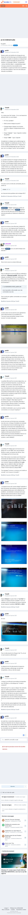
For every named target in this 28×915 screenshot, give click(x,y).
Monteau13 (7, 821)
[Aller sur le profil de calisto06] (2, 244)
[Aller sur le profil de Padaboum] (3, 844)
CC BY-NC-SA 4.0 (14, 911)
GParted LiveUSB (12, 275)
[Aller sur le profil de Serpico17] (3, 825)
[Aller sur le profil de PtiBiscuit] (3, 831)
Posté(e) (12, 52)
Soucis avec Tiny (9, 843)
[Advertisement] (14, 22)
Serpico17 (7, 827)
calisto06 (6, 739)
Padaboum (7, 844)
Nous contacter (5, 909)
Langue (6, 908)
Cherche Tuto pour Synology (12, 819)
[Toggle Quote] (3, 286)
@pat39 (17, 209)
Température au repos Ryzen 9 (13, 830)
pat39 (4, 43)
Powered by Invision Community (14, 912)
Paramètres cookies (21, 909)
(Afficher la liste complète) (20, 805)
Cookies (13, 909)
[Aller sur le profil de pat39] (2, 51)
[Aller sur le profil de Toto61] (2, 108)
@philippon (4, 207)
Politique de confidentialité (16, 908)
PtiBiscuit (7, 832)
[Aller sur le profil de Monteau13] (3, 820)
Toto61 (7, 107)
